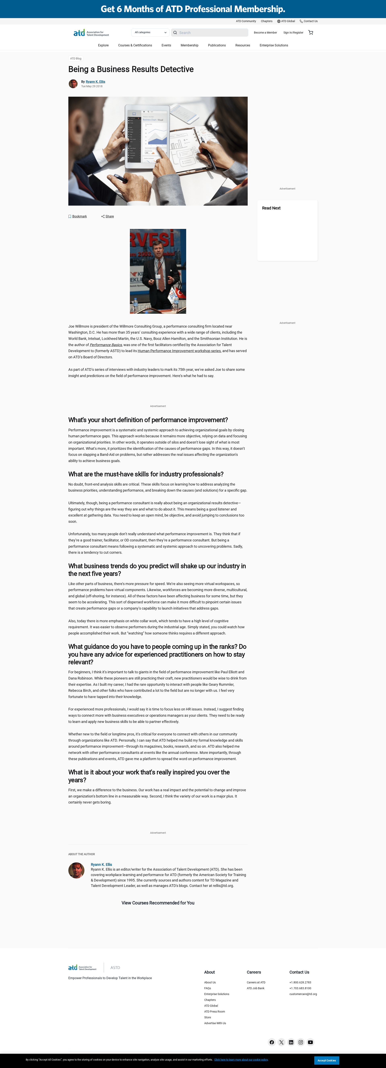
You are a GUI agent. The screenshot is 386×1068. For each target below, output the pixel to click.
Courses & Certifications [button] (135, 45)
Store (207, 1017)
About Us (210, 982)
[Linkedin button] (291, 1042)
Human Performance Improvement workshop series (179, 351)
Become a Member (265, 32)
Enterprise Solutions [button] (274, 45)
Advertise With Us (215, 1023)
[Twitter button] (281, 1042)
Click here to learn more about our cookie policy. (241, 1059)
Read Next (271, 208)
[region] (193, 1061)
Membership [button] (189, 45)
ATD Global (211, 1005)
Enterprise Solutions (216, 994)
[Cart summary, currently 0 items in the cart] (312, 33)
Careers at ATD (256, 982)
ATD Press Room (214, 1011)
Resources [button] (242, 45)
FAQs (207, 988)
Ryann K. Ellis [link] (95, 82)
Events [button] (166, 45)
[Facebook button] (272, 1042)
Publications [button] (217, 45)
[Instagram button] (301, 1042)
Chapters (210, 999)
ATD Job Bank (255, 988)
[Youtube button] (310, 1042)
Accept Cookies (327, 1060)
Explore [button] (103, 45)
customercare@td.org (303, 994)
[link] (246, 21)
